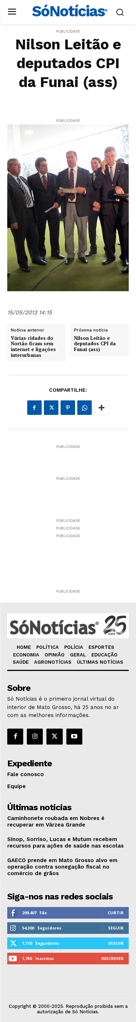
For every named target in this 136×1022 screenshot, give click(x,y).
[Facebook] (34, 407)
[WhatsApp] (84, 407)
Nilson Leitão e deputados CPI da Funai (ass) (95, 344)
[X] (51, 407)
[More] (101, 407)
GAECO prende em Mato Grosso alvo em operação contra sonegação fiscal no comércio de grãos (62, 867)
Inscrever (112, 958)
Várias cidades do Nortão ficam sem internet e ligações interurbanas (33, 346)
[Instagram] (35, 737)
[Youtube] (74, 737)
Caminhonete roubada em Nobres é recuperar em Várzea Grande (55, 821)
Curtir (116, 912)
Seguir (116, 928)
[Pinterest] (68, 407)
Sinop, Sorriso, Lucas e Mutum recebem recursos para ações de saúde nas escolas (65, 842)
